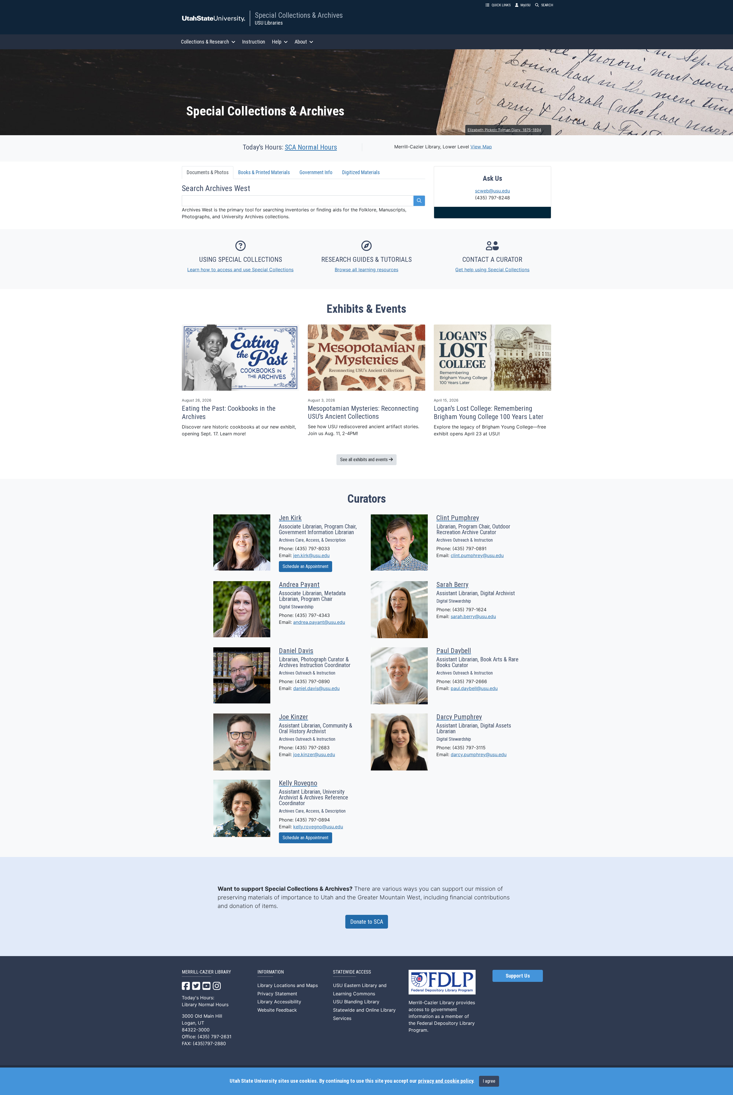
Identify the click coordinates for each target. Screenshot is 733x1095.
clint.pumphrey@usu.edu (477, 555)
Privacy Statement (277, 993)
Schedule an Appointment (305, 566)
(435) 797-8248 (492, 197)
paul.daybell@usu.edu (474, 688)
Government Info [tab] (315, 172)
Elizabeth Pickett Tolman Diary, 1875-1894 (504, 130)
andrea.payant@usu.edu (319, 622)
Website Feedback (277, 1010)
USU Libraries (269, 23)
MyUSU (526, 5)
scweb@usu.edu (492, 191)
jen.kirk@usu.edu (311, 555)
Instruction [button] (253, 42)
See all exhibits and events (364, 459)
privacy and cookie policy (445, 1081)
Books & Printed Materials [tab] (264, 172)
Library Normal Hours (205, 1004)
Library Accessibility (279, 1001)
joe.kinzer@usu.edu (314, 754)
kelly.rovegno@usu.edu (318, 826)
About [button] (301, 42)
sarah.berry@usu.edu (473, 616)
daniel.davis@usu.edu (316, 688)
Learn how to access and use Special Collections (240, 269)
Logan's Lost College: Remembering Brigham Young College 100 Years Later (488, 412)
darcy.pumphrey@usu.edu (479, 754)
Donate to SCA (366, 921)
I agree (489, 1081)
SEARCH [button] (547, 5)
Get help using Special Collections (492, 269)
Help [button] (276, 42)
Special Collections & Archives (299, 15)
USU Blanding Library (356, 1001)
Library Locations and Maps (287, 985)
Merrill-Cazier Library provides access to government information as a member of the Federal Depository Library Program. (442, 1016)
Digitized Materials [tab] (361, 172)
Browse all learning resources (366, 269)
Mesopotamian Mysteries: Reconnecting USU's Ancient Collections (363, 412)
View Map (481, 147)
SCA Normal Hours (311, 147)
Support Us (518, 976)
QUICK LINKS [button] (501, 5)
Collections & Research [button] (205, 42)
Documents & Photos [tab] (207, 172)
